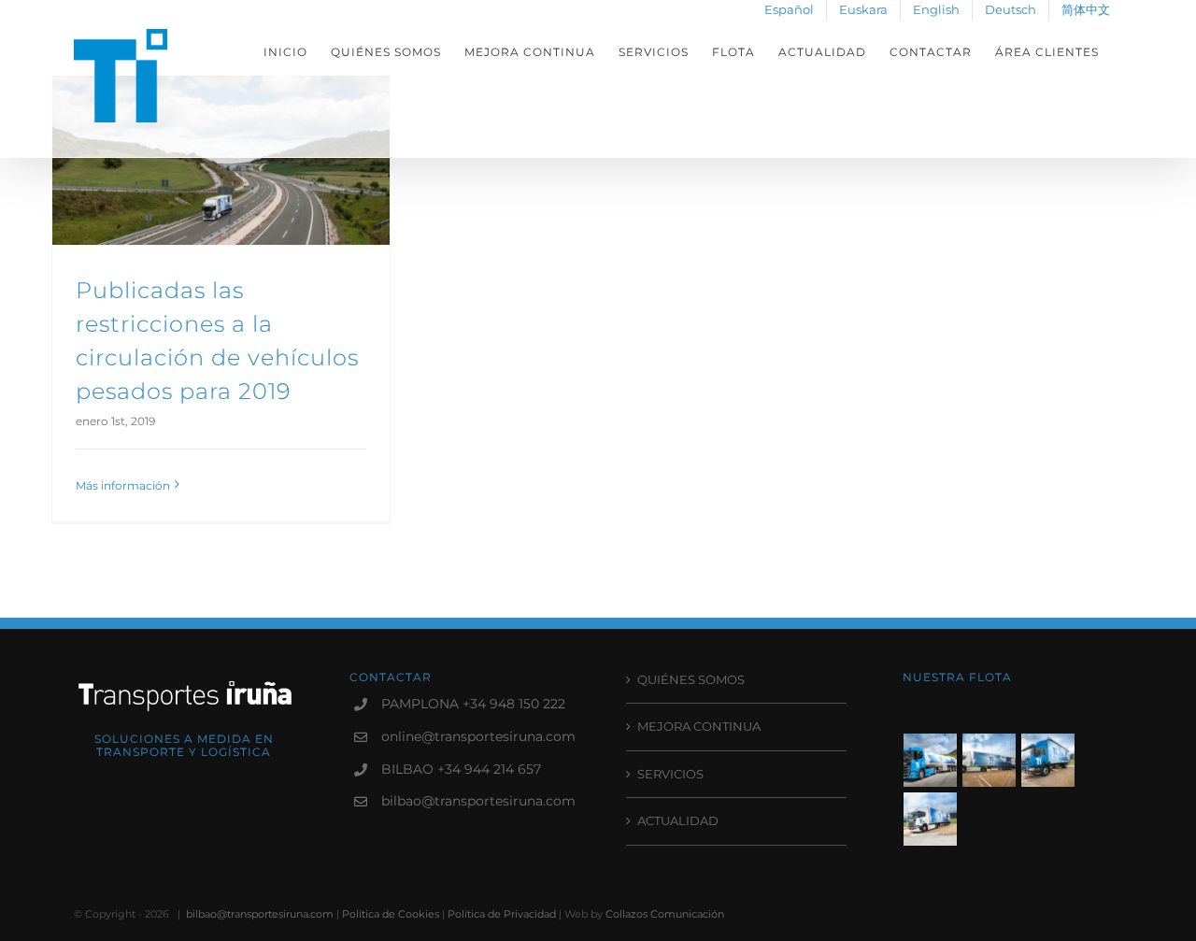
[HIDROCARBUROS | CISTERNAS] (931, 760)
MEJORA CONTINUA (699, 726)
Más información (123, 485)
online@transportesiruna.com (475, 736)
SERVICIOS (670, 773)
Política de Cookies (390, 913)
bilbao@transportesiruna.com (475, 800)
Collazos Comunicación (664, 913)
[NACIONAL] (931, 819)
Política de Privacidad (502, 913)
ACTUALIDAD (678, 820)
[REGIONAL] (1048, 760)
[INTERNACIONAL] (989, 760)
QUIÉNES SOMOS (691, 679)
